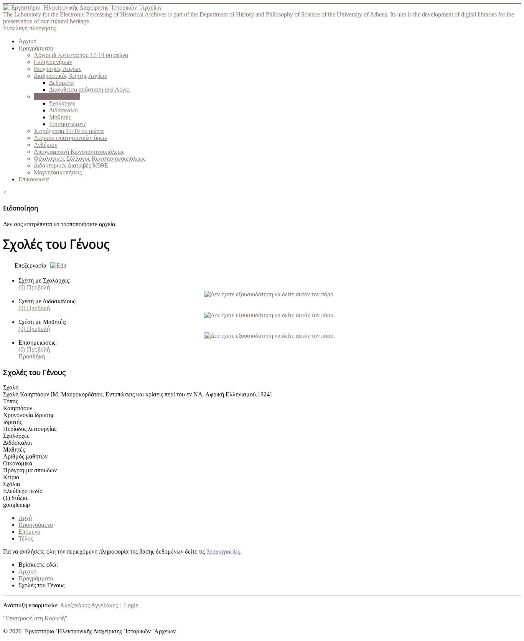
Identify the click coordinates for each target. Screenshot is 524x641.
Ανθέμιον (45, 144)
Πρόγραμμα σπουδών (30, 470)
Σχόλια (11, 484)
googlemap (16, 504)
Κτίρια (11, 477)
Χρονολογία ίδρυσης (28, 415)
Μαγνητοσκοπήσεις (58, 172)
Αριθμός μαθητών (25, 456)
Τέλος (25, 538)
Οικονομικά (17, 463)
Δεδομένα (61, 82)
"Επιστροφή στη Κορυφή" (35, 618)
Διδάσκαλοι (63, 110)
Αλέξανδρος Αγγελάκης (89, 605)
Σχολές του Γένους (57, 96)
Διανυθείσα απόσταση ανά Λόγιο (89, 89)
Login (131, 605)
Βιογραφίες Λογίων (57, 69)
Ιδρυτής (12, 422)
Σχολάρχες (62, 103)
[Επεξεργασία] (56, 265)
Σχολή (10, 387)
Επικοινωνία (33, 179)
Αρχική (27, 41)
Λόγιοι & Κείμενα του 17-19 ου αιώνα (81, 55)
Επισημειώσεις (67, 124)
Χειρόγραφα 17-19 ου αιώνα (69, 131)
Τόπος (10, 401)
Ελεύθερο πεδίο (23, 491)
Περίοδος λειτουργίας (29, 429)
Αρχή (25, 517)
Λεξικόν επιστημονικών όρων (70, 138)
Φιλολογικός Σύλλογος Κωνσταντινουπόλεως (89, 158)
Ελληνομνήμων (53, 62)
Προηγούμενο (35, 524)
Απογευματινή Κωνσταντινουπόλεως (79, 151)
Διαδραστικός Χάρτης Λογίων (70, 75)
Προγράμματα (35, 48)
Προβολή (34, 287)
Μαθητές (60, 117)
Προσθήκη (31, 356)
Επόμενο (29, 531)
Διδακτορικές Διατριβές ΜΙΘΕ (71, 165)
